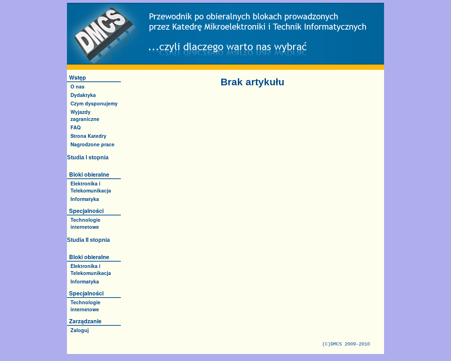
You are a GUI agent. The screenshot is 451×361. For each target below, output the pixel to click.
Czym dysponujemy (94, 103)
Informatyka (84, 198)
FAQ (75, 127)
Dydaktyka (83, 94)
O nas (77, 86)
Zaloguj (79, 330)
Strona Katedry (88, 135)
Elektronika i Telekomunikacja (90, 187)
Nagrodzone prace (92, 144)
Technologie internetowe (85, 223)
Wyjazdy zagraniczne (84, 115)
